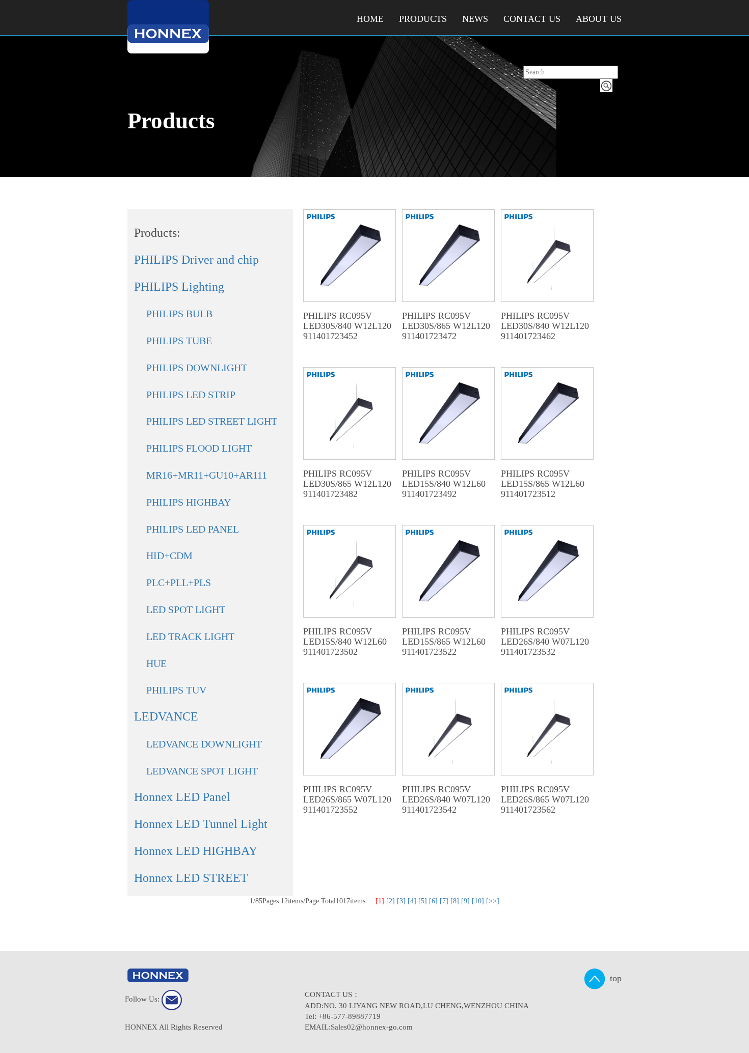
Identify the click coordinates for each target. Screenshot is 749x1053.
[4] (412, 901)
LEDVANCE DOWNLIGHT (204, 744)
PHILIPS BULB (179, 313)
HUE (156, 663)
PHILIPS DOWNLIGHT (196, 367)
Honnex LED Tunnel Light (201, 823)
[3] (401, 901)
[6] (433, 901)
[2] (390, 901)
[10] (478, 901)
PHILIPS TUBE (179, 340)
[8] (454, 901)
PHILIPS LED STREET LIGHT (211, 421)
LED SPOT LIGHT (185, 609)
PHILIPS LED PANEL (192, 529)
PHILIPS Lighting (179, 286)
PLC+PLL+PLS (178, 582)
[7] (444, 901)
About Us (599, 19)
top (613, 978)
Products (423, 19)
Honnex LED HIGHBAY (195, 850)
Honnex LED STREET (191, 877)
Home (370, 19)
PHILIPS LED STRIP (190, 394)
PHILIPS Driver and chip (196, 259)
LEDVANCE (166, 716)
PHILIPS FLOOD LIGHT (199, 448)
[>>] (492, 901)
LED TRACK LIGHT (190, 636)
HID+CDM (169, 555)
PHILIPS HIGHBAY (188, 502)
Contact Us (531, 19)
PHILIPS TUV (176, 690)
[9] (465, 901)
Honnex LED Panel (182, 796)
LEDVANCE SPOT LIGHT (202, 771)
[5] (422, 901)
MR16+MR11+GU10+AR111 (206, 475)
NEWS (475, 19)
